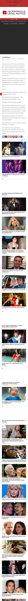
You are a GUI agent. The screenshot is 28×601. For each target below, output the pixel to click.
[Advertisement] (14, 39)
